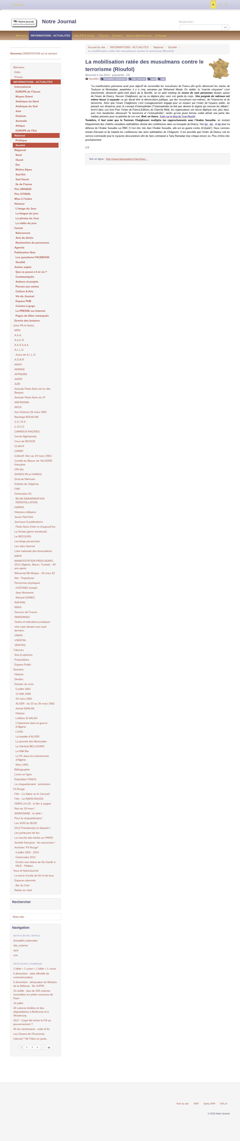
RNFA (17, 607)
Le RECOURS (22, 536)
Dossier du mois (24, 684)
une (163, 79)
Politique (21, 140)
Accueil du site (96, 47)
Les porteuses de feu (27, 832)
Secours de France (25, 612)
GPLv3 (223, 1103)
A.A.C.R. (19, 340)
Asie (18, 111)
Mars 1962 (22, 764)
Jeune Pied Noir (23, 516)
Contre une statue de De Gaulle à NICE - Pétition (36, 864)
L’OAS (19, 731)
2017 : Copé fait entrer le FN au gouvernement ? (32, 1022)
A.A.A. (18, 335)
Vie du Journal (25, 296)
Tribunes (103, 35)
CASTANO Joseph (26, 587)
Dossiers (117, 35)
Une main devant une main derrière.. (30, 628)
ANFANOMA (21, 402)
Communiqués (25, 276)
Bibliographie (22, 769)
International (22, 86)
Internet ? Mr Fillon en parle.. (30, 1038)
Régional (20, 150)
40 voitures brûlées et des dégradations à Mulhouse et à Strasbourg (31, 1011)
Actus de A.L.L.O (25, 354)
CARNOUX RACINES (27, 431)
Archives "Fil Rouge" (26, 847)
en (226, 4)
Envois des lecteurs (27, 320)
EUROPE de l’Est (26, 130)
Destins (18, 679)
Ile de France (24, 184)
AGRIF (18, 379)
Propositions (21, 659)
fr (213, 4)
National (158, 47)
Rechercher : (186, 21)
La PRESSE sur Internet (30, 310)
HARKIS (19, 507)
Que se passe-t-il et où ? (31, 271)
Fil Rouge (160, 35)
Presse (18, 77)
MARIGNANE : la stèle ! (28, 813)
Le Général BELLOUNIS (30, 746)
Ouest (19, 159)
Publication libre (24, 252)
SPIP (196, 1103)
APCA (17, 407)
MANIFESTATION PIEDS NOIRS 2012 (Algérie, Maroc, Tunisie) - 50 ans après (35, 564)
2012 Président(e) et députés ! (32, 827)
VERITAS (19, 645)
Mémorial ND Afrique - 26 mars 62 (34, 573)
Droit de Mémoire (24, 479)
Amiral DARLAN (25, 708)
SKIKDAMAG (22, 616)
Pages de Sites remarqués (32, 315)
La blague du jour (27, 213)
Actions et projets (27, 281)
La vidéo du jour (26, 223)
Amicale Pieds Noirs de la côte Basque (32, 390)
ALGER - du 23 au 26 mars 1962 (35, 703)
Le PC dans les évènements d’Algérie (32, 757)
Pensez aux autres (27, 286)
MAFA (18, 555)
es (219, 4)
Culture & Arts (24, 291)
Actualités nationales (115, 79)
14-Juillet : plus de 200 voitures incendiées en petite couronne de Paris (33, 994)
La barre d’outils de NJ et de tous (34, 875)
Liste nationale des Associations (33, 551)
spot (153, 79)
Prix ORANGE (23, 189)
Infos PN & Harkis (84, 35)
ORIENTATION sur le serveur (33, 53)
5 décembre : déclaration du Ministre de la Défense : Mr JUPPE (35, 984)
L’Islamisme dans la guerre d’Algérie (31, 725)
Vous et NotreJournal (138, 35)
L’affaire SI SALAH (26, 718)
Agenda (19, 247)
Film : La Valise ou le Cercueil (32, 793)
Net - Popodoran (24, 577)
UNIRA (18, 635)
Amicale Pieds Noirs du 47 (30, 397)
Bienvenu (21, 35)
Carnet (18, 228)
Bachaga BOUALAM (26, 416)
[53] (49, 1047)
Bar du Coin (23, 885)
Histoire (18, 674)
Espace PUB (23, 301)
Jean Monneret (25, 592)
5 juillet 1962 (23, 688)
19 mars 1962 (24, 698)
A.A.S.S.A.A (21, 344)
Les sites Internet (24, 546)
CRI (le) (19, 469)
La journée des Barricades (31, 741)
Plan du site (183, 1103)
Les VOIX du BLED (25, 823)
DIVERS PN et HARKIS (28, 474)
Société (172, 47)
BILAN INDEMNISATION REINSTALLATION (30, 500)
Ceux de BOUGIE (24, 441)
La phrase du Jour (27, 218)
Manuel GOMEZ (25, 597)
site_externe (139, 79)
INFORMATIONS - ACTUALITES (50, 35)
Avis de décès (24, 237)
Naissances (23, 232)
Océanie (21, 115)
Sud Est (21, 174)
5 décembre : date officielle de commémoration (31, 975)
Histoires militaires (25, 512)
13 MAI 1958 (23, 693)
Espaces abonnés (25, 880)
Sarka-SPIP (209, 1103)
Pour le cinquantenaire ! (28, 818)
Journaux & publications (28, 521)
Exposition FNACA (25, 779)
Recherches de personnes (32, 242)
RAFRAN (19, 602)
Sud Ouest (22, 179)
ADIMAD (19, 369)
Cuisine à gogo (25, 305)
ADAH (18, 364)
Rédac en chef (23, 890)
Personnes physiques (27, 582)
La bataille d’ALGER (27, 736)
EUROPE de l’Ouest (28, 91)
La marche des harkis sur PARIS (33, 837)
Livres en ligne (23, 774)
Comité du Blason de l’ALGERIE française (33, 462)
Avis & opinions (23, 654)
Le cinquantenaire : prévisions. (32, 784)
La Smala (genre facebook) (30, 531)
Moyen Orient (24, 96)
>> (225, 27)
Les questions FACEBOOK (33, 257)
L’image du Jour (26, 208)
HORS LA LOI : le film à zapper (32, 803)
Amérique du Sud (27, 106)
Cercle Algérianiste (25, 436)
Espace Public (22, 664)
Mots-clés (18, 916)
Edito (17, 72)
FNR (17, 488)
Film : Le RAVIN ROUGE (29, 798)
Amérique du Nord (27, 101)
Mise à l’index (23, 198)
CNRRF (19, 450)
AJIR (17, 383)
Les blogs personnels (27, 541)
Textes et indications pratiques (32, 621)
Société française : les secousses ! (34, 842)
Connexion (17, 5)
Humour (19, 203)
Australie (21, 120)
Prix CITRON (22, 193)
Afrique (20, 125)
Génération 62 (23, 493)
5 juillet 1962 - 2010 (27, 852)
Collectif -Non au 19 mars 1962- (33, 455)
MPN (17, 330)
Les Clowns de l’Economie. (29, 1033)
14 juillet (18, 1003)
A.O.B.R (19, 359)
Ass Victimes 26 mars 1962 (30, 411)
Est (18, 164)
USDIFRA (20, 640)
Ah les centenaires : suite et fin (31, 1028)
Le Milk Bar (22, 751)
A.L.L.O (18, 349)
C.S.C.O (19, 426)
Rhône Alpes (24, 169)
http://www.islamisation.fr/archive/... (127, 158)
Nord (19, 154)
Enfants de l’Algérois (26, 483)
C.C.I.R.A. (20, 421)
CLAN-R (19, 446)
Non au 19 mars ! (24, 808)
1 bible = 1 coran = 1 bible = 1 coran (34, 968)
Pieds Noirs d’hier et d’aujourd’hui (35, 526)
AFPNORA (20, 374)
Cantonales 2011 (26, 857)
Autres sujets (23, 266)
